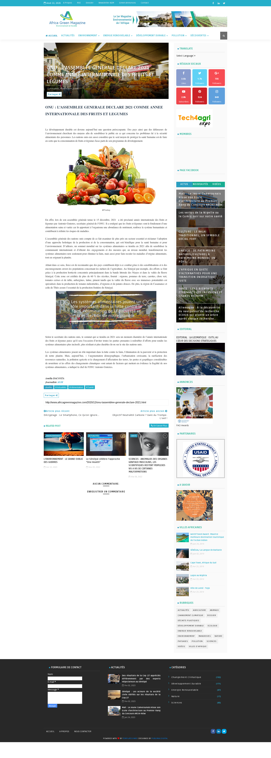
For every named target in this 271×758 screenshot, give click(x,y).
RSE (79, 2)
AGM (60, 382)
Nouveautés (200, 184)
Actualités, (55, 88)
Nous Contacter (82, 731)
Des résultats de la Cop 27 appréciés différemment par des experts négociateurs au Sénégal (141, 678)
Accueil (53, 35)
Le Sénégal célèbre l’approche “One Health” (103, 461)
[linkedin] (218, 3)
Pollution (178, 35)
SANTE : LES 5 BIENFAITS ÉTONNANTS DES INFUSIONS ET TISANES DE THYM (200, 292)
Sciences (212, 641)
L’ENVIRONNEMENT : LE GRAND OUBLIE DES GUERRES (63, 461)
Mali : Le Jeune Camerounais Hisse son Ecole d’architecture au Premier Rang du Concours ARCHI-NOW (141, 710)
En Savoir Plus (160, 425)
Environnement (87, 35)
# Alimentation (76, 387)
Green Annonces (127, 2)
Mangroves (205, 636)
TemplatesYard (130, 738)
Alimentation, (66, 88)
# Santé (90, 387)
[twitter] (224, 3)
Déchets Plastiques (188, 620)
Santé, (76, 88)
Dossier (89, 2)
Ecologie (213, 626)
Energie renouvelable (190, 631)
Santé (133, 435)
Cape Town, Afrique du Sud (203, 562)
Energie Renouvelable (116, 35)
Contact (145, 2)
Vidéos (217, 184)
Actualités (68, 35)
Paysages (183, 641)
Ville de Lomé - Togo (200, 588)
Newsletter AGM (106, 2)
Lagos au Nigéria (198, 575)
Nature (218, 636)
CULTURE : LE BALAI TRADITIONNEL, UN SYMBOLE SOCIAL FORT (199, 235)
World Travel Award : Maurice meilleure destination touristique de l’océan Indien (207, 537)
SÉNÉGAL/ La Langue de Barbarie (206, 550)
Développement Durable (151, 35)
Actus (184, 184)
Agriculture (199, 610)
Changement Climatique (190, 615)
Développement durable (191, 626)
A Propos (67, 2)
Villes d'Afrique (198, 646)
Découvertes (198, 35)
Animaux (214, 610)
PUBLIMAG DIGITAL (160, 738)
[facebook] (213, 3)
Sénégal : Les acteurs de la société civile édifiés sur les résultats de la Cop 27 (141, 694)
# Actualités (60, 387)
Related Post (53, 425)
